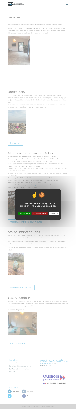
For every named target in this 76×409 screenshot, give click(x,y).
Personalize (54, 213)
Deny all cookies (40, 213)
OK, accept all (25, 213)
